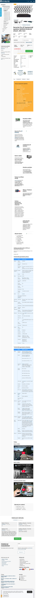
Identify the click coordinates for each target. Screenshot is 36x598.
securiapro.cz (22, 578)
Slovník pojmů (4, 563)
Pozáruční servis (22, 565)
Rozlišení (14, 33)
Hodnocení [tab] (23, 79)
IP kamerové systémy (6, 10)
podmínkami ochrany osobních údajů (25, 549)
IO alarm (30, 421)
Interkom (19, 297)
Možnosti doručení (29, 42)
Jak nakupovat (22, 559)
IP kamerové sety (22, 55)
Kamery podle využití (6, 7)
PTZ (18, 327)
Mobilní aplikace (4, 562)
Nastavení (6, 595)
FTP (31, 101)
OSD (27, 420)
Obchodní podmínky (23, 562)
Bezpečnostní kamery (6, 6)
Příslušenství (5, 27)
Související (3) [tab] (19, 79)
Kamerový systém (17, 180)
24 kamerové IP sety (7, 18)
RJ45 (23, 408)
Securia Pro (22, 579)
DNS (17, 103)
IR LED (24, 381)
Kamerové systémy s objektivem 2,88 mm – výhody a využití (8, 576)
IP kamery (18, 131)
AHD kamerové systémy (6, 21)
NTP (22, 103)
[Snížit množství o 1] (19, 51)
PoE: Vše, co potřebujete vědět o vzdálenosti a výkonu (9, 579)
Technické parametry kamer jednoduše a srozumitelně (8, 584)
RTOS (27, 351)
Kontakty (3, 560)
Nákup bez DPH (22, 560)
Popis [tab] (14, 79)
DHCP (29, 101)
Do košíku (30, 51)
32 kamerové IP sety (7, 19)
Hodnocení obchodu (18, 518)
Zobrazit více (17, 538)
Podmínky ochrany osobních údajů (25, 563)
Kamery (4, 26)
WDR (18, 396)
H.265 (24, 100)
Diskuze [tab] (28, 79)
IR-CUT (26, 389)
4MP (21, 63)
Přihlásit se (21, 552)
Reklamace (21, 564)
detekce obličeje (27, 416)
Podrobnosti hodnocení (26, 24)
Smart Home (4, 28)
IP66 (28, 149)
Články (3, 565)
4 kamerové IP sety (7, 13)
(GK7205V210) (27, 352)
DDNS (20, 103)
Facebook (21, 577)
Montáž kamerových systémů (6, 561)
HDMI (25, 313)
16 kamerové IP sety (7, 17)
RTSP (23, 410)
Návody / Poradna (5, 559)
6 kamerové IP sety (7, 14)
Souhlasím (30, 591)
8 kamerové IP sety (7, 15)
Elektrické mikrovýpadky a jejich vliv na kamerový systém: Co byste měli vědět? (7, 581)
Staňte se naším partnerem (24, 561)
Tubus (21, 67)
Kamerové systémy (6, 8)
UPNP (24, 103)
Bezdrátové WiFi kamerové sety (6, 23)
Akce (3, 31)
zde (7, 593)
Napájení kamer (17, 137)
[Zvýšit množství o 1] (24, 51)
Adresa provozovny (23, 580)
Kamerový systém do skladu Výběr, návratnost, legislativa (7, 587)
